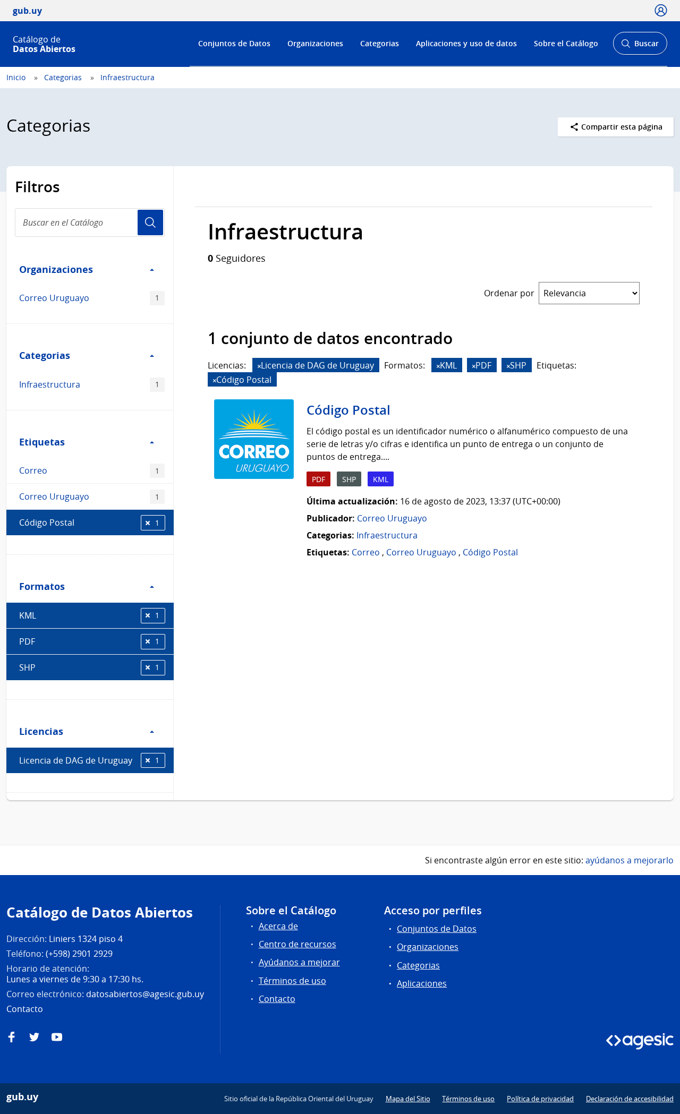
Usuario (150, 222)
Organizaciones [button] (56, 269)
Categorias (379, 43)
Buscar (640, 46)
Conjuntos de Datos (234, 43)
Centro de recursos (297, 944)
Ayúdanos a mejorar (299, 962)
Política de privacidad (540, 1098)
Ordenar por (509, 293)
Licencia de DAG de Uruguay (89, 760)
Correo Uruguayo (89, 298)
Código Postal (89, 522)
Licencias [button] (41, 731)
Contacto (277, 999)
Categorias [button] (44, 355)
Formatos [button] (42, 586)
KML (89, 615)
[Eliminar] (259, 366)
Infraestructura (127, 77)
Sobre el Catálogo (566, 43)
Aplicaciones (422, 983)
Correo (89, 470)
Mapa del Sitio (408, 1098)
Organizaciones (315, 43)
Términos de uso (292, 981)
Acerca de (278, 926)
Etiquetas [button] (42, 442)
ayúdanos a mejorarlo (629, 860)
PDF (89, 641)
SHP (89, 667)
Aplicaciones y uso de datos (466, 43)
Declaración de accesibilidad (630, 1098)
